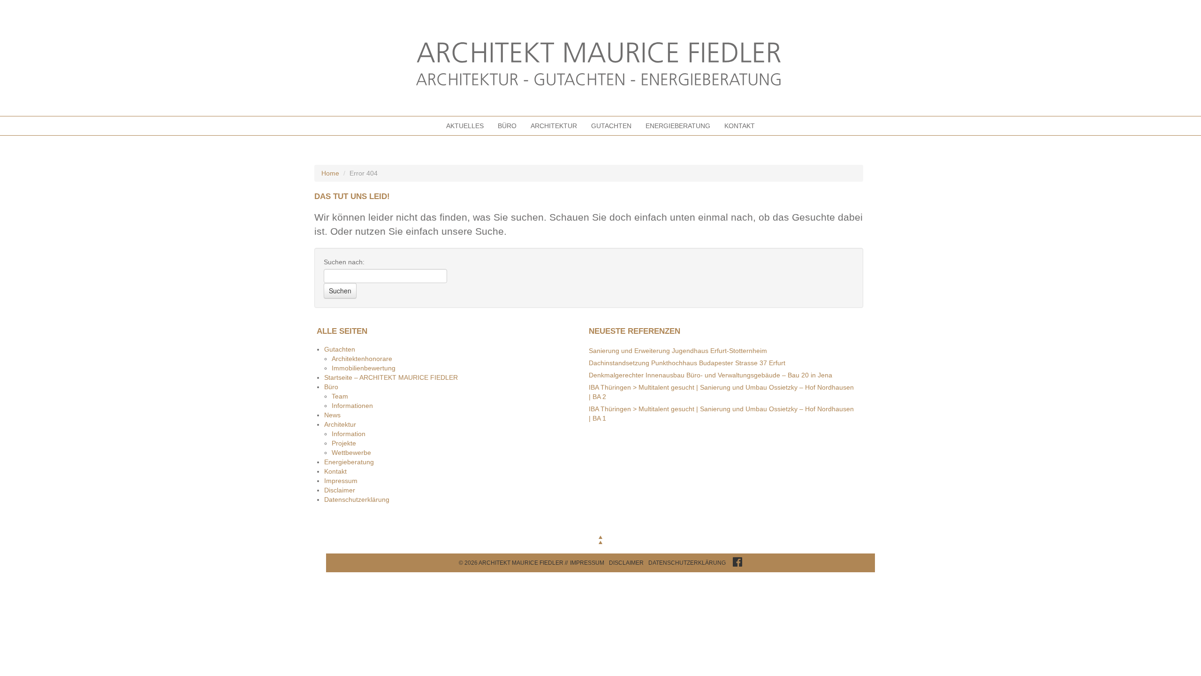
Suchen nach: (344, 262)
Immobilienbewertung (363, 368)
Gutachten (611, 126)
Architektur (554, 126)
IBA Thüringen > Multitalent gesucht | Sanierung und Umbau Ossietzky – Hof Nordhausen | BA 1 (721, 413)
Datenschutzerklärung (356, 499)
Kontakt (739, 126)
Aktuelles (465, 126)
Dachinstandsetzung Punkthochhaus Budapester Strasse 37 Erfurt (687, 363)
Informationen (352, 405)
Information (348, 434)
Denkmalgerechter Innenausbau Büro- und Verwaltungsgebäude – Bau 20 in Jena (710, 375)
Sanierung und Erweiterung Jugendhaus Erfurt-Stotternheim (678, 350)
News (332, 415)
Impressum (340, 480)
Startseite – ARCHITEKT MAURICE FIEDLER (391, 377)
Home (330, 173)
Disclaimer (339, 490)
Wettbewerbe (351, 452)
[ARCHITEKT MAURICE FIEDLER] (600, 65)
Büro (507, 126)
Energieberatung (678, 126)
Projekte (344, 443)
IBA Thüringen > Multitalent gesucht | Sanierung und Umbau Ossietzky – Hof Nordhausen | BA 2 (721, 392)
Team (340, 396)
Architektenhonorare (362, 358)
